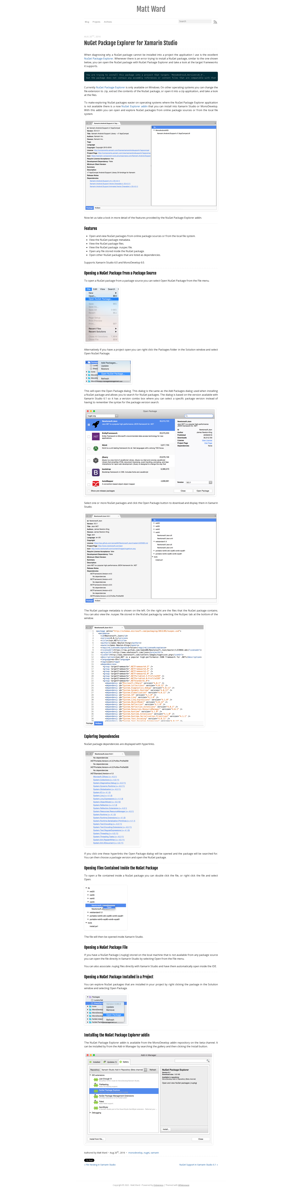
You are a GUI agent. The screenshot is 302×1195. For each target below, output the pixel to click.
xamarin (155, 1152)
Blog (87, 21)
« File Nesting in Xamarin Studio (100, 1164)
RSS (215, 22)
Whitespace (183, 1185)
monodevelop (135, 1152)
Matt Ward (151, 9)
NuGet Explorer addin (134, 106)
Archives (108, 21)
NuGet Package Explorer (98, 58)
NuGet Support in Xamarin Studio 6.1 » (198, 1164)
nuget (146, 1152)
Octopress (158, 1185)
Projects (96, 21)
